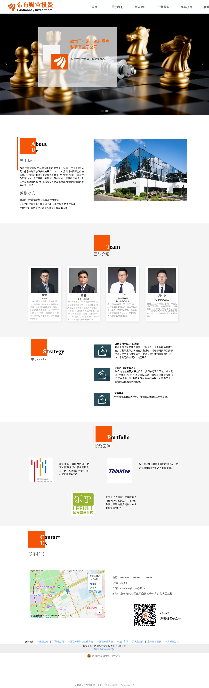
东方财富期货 (172, 641)
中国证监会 (42, 641)
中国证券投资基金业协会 (81, 641)
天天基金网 (138, 641)
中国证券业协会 (105, 641)
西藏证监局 (58, 641)
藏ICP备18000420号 (103, 649)
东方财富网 (122, 641)
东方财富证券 (154, 641)
